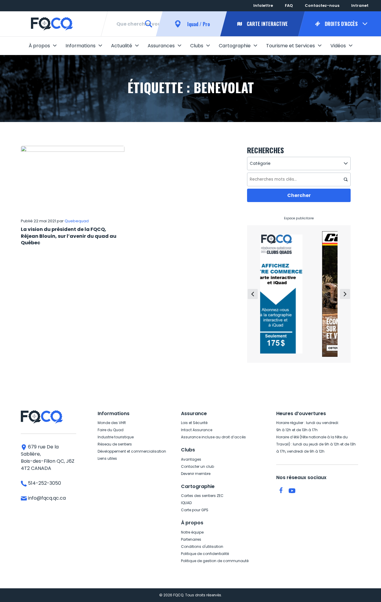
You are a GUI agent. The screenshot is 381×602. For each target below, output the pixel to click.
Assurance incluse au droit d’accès (213, 437)
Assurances (161, 45)
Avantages (191, 459)
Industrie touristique (116, 437)
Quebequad (77, 221)
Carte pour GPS (194, 509)
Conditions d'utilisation (202, 546)
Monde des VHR (112, 422)
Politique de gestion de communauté (215, 560)
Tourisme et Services (290, 45)
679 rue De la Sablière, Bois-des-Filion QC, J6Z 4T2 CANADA (47, 457)
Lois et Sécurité (194, 422)
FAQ (289, 5)
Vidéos (338, 45)
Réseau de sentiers (115, 444)
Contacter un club (197, 466)
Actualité (121, 45)
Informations (80, 45)
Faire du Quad (111, 429)
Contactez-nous (322, 5)
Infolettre (263, 5)
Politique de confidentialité (205, 553)
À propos (39, 45)
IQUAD (186, 502)
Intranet (359, 5)
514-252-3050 (44, 483)
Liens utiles (107, 458)
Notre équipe (192, 532)
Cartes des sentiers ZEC (202, 495)
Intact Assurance (196, 429)
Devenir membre (195, 473)
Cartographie (235, 45)
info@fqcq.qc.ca (46, 498)
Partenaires (191, 539)
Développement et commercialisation (132, 451)
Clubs (196, 45)
